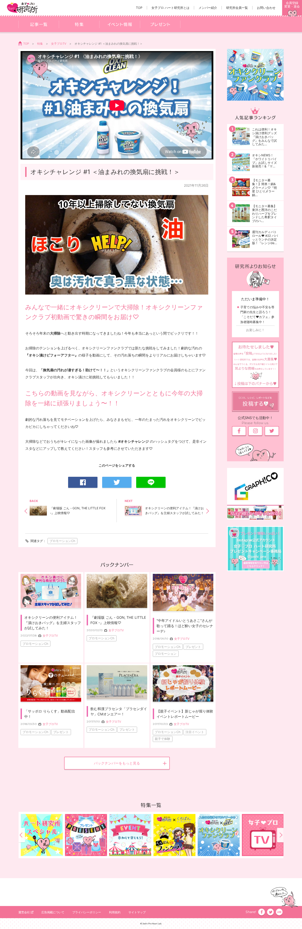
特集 (40, 43)
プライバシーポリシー (86, 912)
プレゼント (193, 647)
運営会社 (24, 912)
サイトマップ (137, 912)
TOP (26, 43)
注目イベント (194, 732)
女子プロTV (58, 43)
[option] (174, 835)
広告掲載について (52, 912)
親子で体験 (162, 739)
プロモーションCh (62, 541)
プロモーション (165, 653)
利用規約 (114, 912)
